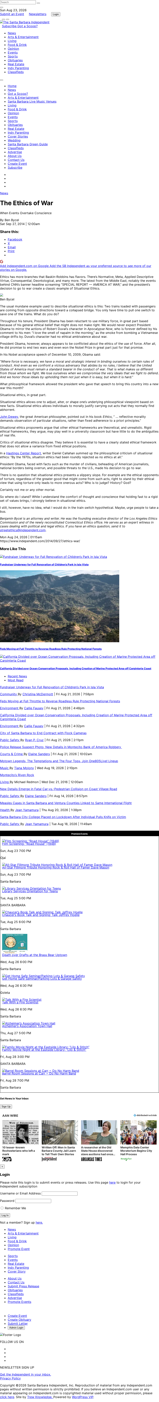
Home (12, 86)
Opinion (13, 49)
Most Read (15, 680)
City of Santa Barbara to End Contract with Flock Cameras (43, 733)
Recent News (17, 676)
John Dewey (9, 417)
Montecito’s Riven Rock (17, 775)
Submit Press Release (23, 1286)
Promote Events (19, 1302)
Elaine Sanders (39, 754)
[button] (20, 1141)
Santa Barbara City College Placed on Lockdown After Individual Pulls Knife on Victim (63, 817)
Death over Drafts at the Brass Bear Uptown (34, 955)
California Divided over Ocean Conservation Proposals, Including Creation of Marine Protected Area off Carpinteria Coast (75, 668)
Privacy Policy (10, 1378)
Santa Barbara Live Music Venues (32, 101)
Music (5, 768)
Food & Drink (17, 45)
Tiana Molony (24, 768)
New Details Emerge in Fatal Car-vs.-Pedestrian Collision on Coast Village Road (58, 789)
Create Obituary (19, 1320)
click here (7, 1397)
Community (9, 694)
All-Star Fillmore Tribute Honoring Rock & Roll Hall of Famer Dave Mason (55, 867)
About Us (15, 156)
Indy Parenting (18, 68)
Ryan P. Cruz (34, 740)
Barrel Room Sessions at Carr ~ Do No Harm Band (39, 1073)
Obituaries (15, 60)
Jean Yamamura (27, 810)
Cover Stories (18, 136)
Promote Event (19, 1249)
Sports (13, 56)
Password (7, 1201)
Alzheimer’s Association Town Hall (27, 1026)
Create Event (17, 164)
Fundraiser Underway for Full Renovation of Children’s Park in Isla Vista (44, 564)
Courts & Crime (12, 754)
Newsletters (37, 14)
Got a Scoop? (27, 26)
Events (13, 52)
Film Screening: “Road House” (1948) (29, 844)
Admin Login (16, 1327)
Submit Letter (18, 1323)
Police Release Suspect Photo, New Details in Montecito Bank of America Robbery (61, 747)
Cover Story (17, 1271)
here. (39, 1222)
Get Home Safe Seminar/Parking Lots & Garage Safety (42, 979)
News (12, 33)
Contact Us (16, 160)
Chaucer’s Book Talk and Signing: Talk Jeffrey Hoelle (41, 915)
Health (5, 810)
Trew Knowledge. (40, 1397)
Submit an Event (12, 14)
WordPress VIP (82, 1397)
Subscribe (9, 26)
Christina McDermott (37, 694)
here (112, 1182)
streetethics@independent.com (23, 530)
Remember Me (15, 1208)
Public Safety (10, 740)
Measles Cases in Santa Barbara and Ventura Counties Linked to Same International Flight (66, 803)
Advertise (15, 152)
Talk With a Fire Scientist (20, 1002)
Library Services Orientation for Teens (30, 891)
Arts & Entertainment (23, 37)
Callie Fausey (33, 708)
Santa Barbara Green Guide (28, 144)
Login (56, 14)
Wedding (14, 140)
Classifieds (16, 72)
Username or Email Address (20, 1193)
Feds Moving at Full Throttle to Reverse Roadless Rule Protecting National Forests (51, 648)
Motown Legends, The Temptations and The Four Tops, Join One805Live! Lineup (59, 761)
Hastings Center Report (23, 453)
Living (12, 41)
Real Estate (16, 64)
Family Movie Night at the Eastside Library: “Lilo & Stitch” (44, 1050)
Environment (9, 708)
